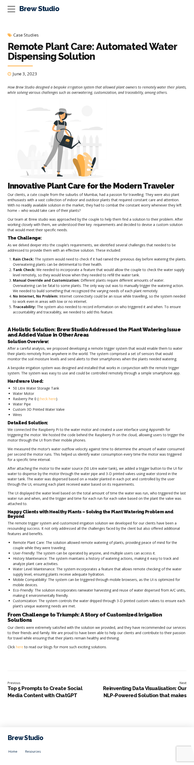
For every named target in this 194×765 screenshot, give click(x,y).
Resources (33, 751)
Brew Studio (39, 9)
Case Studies (26, 35)
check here (47, 398)
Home (12, 751)
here (19, 646)
